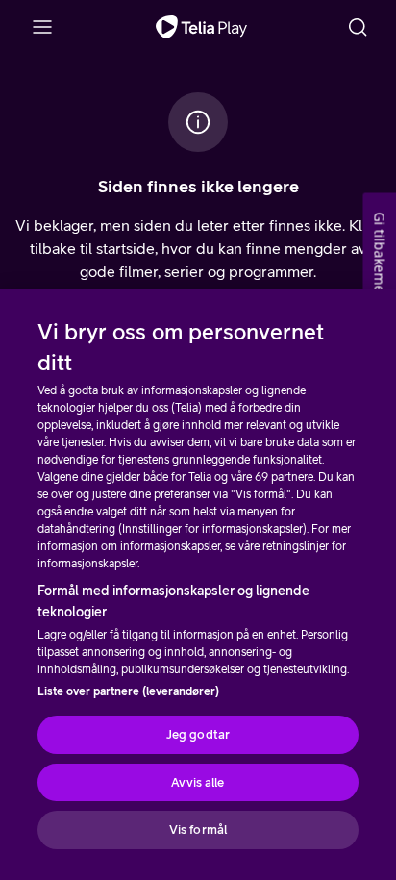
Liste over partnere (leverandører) (128, 691)
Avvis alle (197, 782)
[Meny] (42, 26)
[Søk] (357, 27)
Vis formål (198, 829)
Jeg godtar (198, 734)
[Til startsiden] (201, 26)
